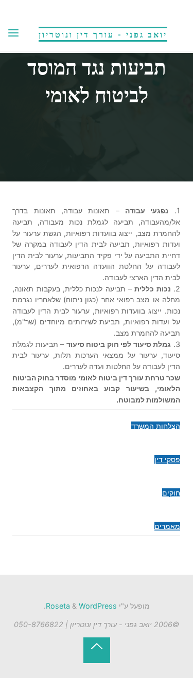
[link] (13, 33)
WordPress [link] (98, 605)
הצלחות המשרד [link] (155, 426)
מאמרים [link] (167, 526)
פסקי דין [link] (167, 459)
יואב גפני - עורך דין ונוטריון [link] (103, 34)
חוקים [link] (171, 492)
